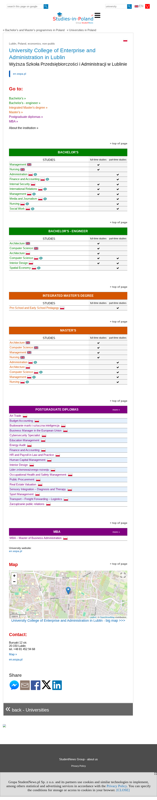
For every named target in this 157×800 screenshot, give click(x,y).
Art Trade (16, 415)
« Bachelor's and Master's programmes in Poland (34, 30)
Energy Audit (18, 445)
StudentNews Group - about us (78, 759)
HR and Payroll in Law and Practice (32, 454)
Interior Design (19, 262)
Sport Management (22, 494)
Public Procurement (22, 479)
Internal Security (20, 184)
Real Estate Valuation (23, 484)
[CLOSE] (123, 790)
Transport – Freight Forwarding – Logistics (36, 499)
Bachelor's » (17, 98)
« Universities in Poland (81, 30)
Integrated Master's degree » (28, 107)
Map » (13, 654)
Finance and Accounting (24, 179)
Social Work (17, 208)
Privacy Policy (117, 786)
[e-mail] (25, 688)
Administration (18, 174)
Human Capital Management (28, 459)
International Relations (23, 188)
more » (116, 409)
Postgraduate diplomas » (26, 116)
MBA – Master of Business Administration (36, 538)
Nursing (14, 169)
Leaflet (93, 617)
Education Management (25, 440)
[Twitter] (46, 687)
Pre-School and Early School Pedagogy (34, 307)
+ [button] (14, 575)
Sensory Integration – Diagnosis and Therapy (38, 489)
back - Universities (27, 708)
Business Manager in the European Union (36, 430)
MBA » (13, 121)
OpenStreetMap (107, 617)
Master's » (16, 112)
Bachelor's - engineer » (24, 103)
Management (18, 164)
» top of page (118, 143)
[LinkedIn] (57, 688)
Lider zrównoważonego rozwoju (30, 469)
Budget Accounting (22, 420)
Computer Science (21, 248)
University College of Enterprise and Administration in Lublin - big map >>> (68, 620)
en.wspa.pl (19, 73)
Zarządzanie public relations (27, 504)
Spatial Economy (20, 267)
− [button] (14, 581)
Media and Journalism (23, 198)
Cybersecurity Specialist (25, 435)
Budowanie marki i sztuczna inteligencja (35, 425)
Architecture (17, 243)
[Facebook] (35, 688)
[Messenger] (14, 688)
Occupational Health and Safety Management (38, 474)
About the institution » (23, 128)
